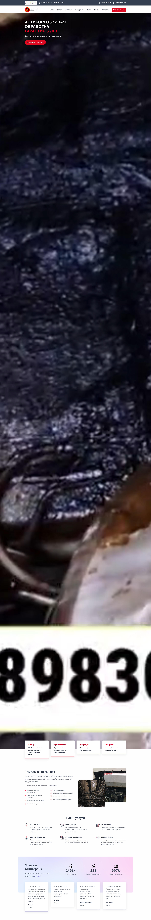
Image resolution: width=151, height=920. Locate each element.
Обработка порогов (34, 748)
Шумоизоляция (59, 748)
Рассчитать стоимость (36, 42)
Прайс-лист (68, 10)
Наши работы (79, 10)
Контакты (105, 10)
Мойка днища (84, 748)
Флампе (37, 876)
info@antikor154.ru (121, 2)
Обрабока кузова (33, 752)
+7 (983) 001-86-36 (106, 2)
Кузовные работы (85, 750)
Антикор (30, 754)
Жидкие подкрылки (60, 750)
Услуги (59, 10)
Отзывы (96, 10)
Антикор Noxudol (110, 750)
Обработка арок (59, 752)
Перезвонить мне (118, 10)
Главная (51, 10)
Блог (89, 10)
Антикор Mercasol (111, 748)
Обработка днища (33, 750)
